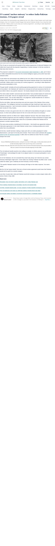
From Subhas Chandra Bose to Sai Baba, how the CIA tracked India (18, 184)
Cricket (13, 6)
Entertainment (27, 6)
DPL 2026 (47, 6)
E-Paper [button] (41, 2)
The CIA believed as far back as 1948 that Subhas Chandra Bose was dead (20, 190)
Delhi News (24, 8)
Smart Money (5, 8)
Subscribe (48, 2)
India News (19, 6)
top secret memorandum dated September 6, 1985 (29, 72)
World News (34, 6)
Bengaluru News (31, 8)
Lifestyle (41, 6)
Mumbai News (41, 8)
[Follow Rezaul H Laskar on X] (22, 29)
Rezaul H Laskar (17, 29)
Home (3, 6)
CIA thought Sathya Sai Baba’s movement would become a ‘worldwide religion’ (21, 193)
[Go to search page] (4, 2)
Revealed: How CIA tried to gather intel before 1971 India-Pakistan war (19, 182)
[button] (2, 2)
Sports (11, 8)
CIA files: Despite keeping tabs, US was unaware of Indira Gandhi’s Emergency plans (23, 187)
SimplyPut (17, 8)
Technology (48, 8)
